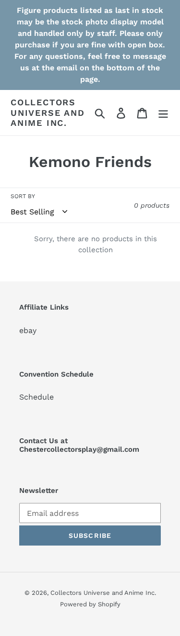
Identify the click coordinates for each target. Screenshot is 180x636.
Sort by (23, 196)
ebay (27, 330)
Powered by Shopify (90, 604)
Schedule (36, 397)
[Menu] (163, 112)
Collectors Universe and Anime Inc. (48, 112)
